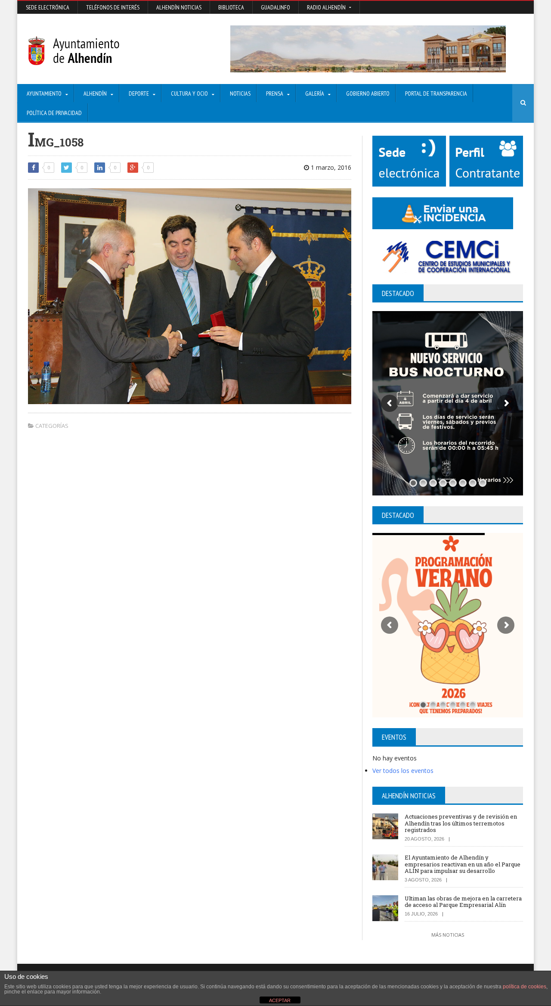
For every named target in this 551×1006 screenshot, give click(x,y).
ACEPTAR (280, 1000)
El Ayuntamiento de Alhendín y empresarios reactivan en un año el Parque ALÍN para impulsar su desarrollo (462, 864)
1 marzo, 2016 (330, 167)
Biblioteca (231, 7)
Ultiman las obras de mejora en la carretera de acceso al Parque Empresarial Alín (463, 901)
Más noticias (447, 934)
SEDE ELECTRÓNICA (47, 7)
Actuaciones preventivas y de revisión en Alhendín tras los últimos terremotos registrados (461, 823)
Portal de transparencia (436, 93)
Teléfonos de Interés (112, 7)
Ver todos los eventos (402, 770)
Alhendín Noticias (178, 7)
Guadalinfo (275, 7)
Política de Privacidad (54, 113)
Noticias (240, 93)
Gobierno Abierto (368, 93)
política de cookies (524, 987)
